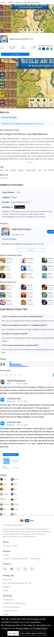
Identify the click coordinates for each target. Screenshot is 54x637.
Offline (45, 170)
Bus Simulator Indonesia (11, 607)
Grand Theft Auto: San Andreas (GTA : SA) (17, 583)
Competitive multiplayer (30, 170)
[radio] (2, 375)
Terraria (5, 614)
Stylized (39, 170)
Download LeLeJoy (11, 454)
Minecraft (6, 587)
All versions (30, 250)
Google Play (7, 579)
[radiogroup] (10, 375)
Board (18, 2)
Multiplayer (20, 170)
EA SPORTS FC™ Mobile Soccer (14, 603)
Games (10, 2)
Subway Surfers (8, 599)
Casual (6, 170)
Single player (13, 170)
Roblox (5, 590)
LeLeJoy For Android (10, 546)
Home (2, 2)
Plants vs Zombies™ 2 (10, 611)
